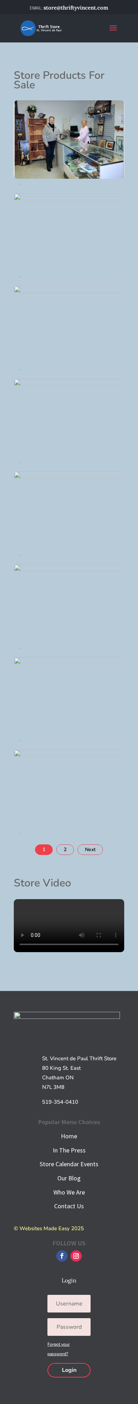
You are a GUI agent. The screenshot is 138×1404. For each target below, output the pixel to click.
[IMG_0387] (69, 547)
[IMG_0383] (69, 640)
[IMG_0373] (69, 826)
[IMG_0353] (69, 177)
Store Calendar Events (69, 1164)
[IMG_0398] (69, 269)
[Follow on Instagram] (76, 1256)
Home (69, 1136)
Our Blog (69, 1178)
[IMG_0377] (69, 733)
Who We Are (69, 1192)
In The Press (69, 1150)
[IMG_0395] (69, 362)
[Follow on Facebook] (62, 1256)
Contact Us (69, 1206)
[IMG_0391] (69, 455)
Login (69, 1370)
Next (90, 849)
